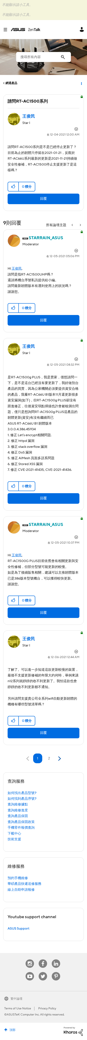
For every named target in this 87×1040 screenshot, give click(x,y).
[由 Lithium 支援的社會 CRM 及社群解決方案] (73, 1031)
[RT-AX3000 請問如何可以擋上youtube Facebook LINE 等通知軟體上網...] (72, 225)
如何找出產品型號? (22, 793)
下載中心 (14, 833)
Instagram (29, 959)
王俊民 (17, 268)
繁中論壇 (16, 999)
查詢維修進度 (18, 810)
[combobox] (43, 57)
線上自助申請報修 (21, 890)
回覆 (43, 199)
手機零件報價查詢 (21, 827)
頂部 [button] (12, 1030)
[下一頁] (59, 759)
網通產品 (11, 83)
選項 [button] (81, 83)
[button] (13, 186)
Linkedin (56, 959)
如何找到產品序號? (22, 799)
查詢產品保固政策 (21, 822)
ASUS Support (18, 928)
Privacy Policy (47, 1008)
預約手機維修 (18, 878)
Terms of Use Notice (17, 1008)
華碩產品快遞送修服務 (24, 884)
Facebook (43, 959)
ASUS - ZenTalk (25, 29)
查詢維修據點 (18, 804)
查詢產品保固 (18, 816)
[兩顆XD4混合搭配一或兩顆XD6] (80, 225)
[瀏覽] (7, 29)
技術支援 (14, 839)
